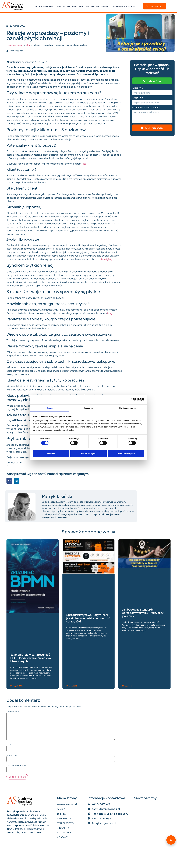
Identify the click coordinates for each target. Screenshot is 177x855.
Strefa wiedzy (92, 6)
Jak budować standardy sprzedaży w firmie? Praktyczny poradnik (143, 613)
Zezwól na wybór (88, 453)
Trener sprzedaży (44, 6)
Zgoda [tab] (50, 408)
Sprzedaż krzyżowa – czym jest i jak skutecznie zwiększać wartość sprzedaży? (88, 618)
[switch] (74, 443)
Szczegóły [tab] (88, 408)
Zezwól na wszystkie (125, 453)
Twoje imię (137, 88)
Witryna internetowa (16, 765)
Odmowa (51, 453)
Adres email (12, 755)
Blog (28, 45)
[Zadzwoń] (171, 840)
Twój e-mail (138, 98)
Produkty (106, 6)
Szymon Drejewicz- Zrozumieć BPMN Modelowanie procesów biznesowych (30, 658)
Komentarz (12, 712)
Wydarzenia (118, 6)
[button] (9, 481)
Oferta (66, 6)
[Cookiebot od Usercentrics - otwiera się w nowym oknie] (132, 399)
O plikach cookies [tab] (127, 408)
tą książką (106, 259)
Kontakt (130, 6)
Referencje (77, 6)
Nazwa (9, 744)
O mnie (58, 6)
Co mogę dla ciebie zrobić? (146, 107)
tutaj (84, 163)
